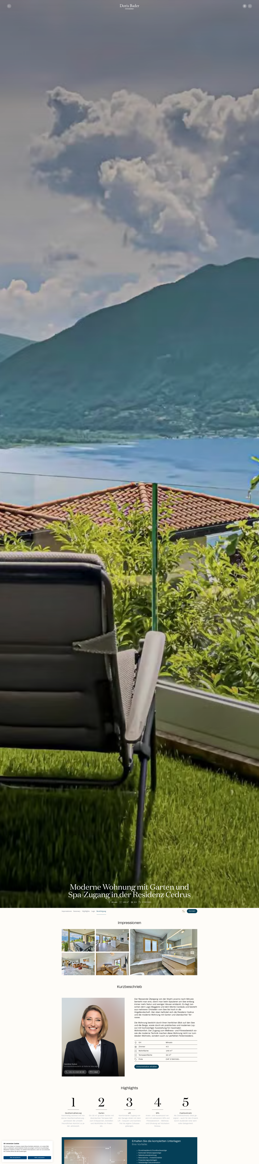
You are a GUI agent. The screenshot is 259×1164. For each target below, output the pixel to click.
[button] (250, 6)
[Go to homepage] (129, 7)
